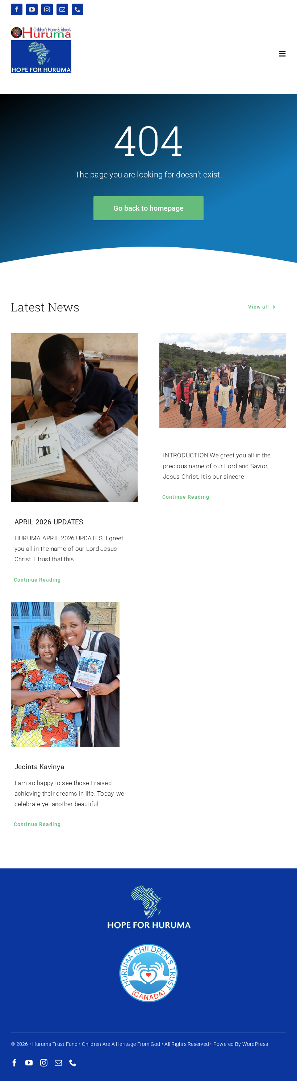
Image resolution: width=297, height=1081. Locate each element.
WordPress (255, 1044)
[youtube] (32, 9)
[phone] (77, 9)
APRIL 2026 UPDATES (48, 522)
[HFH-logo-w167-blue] (41, 43)
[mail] (62, 9)
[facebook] (16, 9)
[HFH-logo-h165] (148, 878)
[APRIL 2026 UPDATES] (74, 417)
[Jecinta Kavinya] (74, 674)
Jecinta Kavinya (39, 767)
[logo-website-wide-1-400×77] (41, 29)
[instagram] (47, 9)
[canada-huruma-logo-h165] (148, 945)
